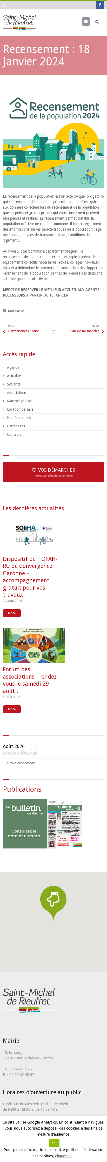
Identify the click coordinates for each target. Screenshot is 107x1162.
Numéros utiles (19, 418)
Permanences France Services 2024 (31, 331)
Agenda (13, 367)
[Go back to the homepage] (19, 23)
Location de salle (20, 409)
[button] (53, 903)
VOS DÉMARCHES (54, 472)
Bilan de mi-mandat (83, 331)
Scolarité (14, 384)
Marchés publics (19, 401)
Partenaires (16, 426)
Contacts (14, 434)
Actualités (14, 376)
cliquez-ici (63, 1156)
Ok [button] (54, 1143)
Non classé (16, 311)
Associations (16, 392)
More (12, 613)
